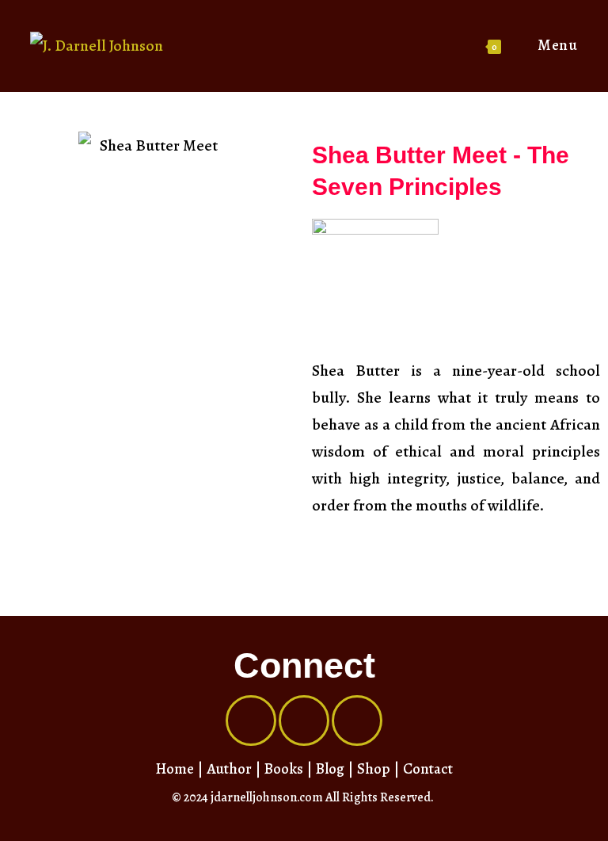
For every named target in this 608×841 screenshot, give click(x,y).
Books (283, 769)
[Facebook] (251, 720)
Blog (330, 769)
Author (229, 769)
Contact (428, 769)
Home (175, 769)
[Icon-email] (357, 720)
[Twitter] (304, 720)
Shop (373, 769)
